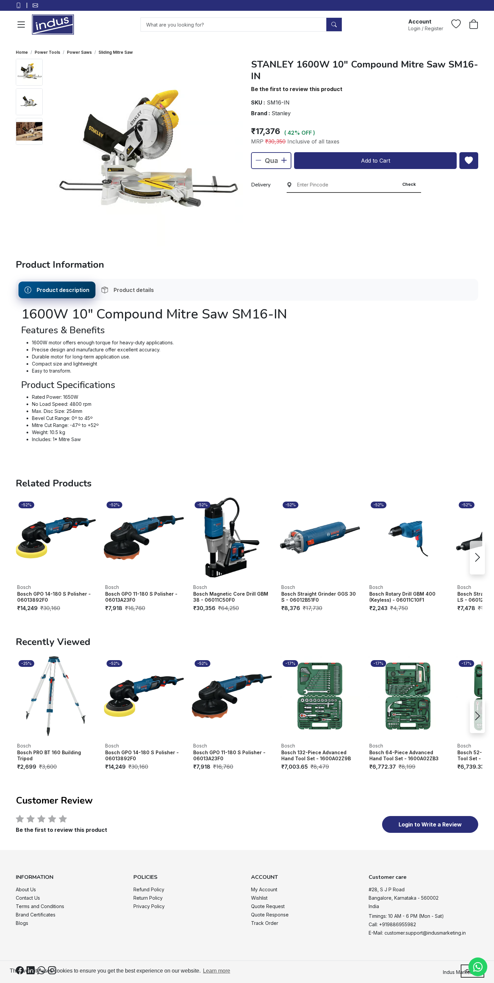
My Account (264, 889)
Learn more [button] (216, 971)
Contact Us (28, 898)
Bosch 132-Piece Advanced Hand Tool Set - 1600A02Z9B (316, 755)
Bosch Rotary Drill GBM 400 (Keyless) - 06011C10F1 (402, 597)
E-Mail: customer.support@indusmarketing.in (417, 933)
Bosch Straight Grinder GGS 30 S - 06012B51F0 (318, 597)
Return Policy (148, 898)
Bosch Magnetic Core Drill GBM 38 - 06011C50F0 (230, 597)
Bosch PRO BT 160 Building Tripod (49, 755)
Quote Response (270, 914)
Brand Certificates (35, 914)
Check (409, 184)
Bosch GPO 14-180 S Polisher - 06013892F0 (54, 597)
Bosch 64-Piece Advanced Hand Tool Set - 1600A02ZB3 (404, 755)
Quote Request (268, 906)
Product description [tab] (63, 290)
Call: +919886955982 (392, 924)
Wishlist (259, 898)
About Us (26, 889)
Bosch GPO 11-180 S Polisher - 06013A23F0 (141, 597)
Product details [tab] (134, 290)
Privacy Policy (149, 906)
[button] (425, 24)
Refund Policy (148, 889)
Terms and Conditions (40, 906)
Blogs (22, 923)
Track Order (264, 923)
